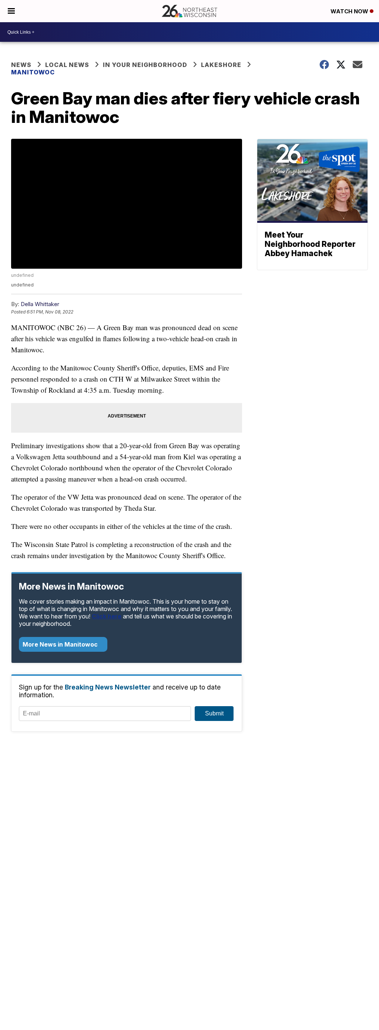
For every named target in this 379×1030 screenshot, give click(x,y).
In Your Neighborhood (145, 64)
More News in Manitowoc (61, 644)
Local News (67, 64)
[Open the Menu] (11, 11)
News (21, 64)
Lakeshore (221, 64)
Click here (106, 616)
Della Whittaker (40, 304)
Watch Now (350, 11)
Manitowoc (33, 72)
